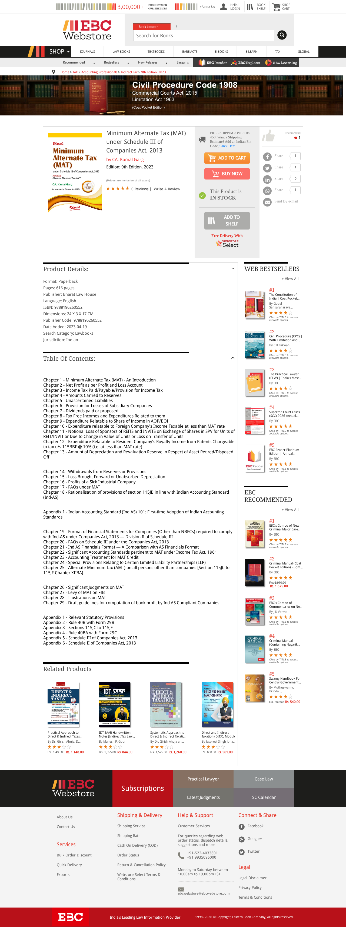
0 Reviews (139, 189)
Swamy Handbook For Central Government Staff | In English (285, 680)
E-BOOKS (221, 52)
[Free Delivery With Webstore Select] (227, 245)
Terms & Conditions (255, 897)
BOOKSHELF (261, 7)
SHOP (59, 51)
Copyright (224, 917)
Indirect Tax (129, 72)
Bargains (183, 62)
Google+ (255, 838)
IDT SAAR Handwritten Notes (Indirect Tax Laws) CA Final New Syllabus (117, 734)
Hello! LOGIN (235, 7)
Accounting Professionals (99, 72)
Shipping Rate (129, 835)
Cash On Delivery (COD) (137, 845)
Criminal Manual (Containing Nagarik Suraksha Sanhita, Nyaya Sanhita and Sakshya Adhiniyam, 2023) (286, 642)
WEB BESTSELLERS (272, 268)
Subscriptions (142, 788)
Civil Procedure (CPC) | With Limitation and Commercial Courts (285, 338)
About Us (64, 817)
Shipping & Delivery (139, 815)
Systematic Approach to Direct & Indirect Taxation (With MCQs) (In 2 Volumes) (168, 734)
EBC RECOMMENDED (268, 496)
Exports (63, 874)
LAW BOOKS (121, 52)
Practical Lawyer (203, 779)
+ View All (290, 279)
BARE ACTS (189, 52)
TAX (277, 52)
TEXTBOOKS (156, 52)
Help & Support (195, 815)
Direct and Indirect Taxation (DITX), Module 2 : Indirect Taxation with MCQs (219, 734)
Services (66, 844)
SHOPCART (286, 7)
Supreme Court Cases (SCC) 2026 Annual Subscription (284, 414)
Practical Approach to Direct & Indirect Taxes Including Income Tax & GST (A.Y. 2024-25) (64, 734)
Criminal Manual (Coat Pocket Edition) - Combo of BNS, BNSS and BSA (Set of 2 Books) (286, 565)
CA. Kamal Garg (128, 159)
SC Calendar (264, 797)
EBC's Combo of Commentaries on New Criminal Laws (285, 605)
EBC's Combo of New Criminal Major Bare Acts (284, 527)
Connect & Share (257, 815)
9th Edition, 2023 (153, 72)
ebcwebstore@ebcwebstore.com (204, 893)
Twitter (254, 851)
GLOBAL (304, 52)
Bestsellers (111, 62)
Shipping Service (131, 826)
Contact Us (66, 827)
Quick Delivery (69, 865)
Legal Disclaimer (252, 878)
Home (65, 72)
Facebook (256, 826)
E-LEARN (251, 52)
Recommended (74, 62)
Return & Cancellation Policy (141, 865)
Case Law (264, 779)
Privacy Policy (250, 887)
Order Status (128, 855)
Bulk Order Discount (74, 855)
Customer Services (194, 826)
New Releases (147, 62)
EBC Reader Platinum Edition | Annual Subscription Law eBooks (284, 452)
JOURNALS (87, 52)
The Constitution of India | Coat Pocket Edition (283, 296)
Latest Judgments (203, 797)
